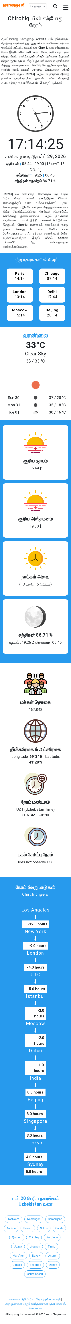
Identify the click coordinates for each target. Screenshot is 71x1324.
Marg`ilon (18, 1255)
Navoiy (36, 1255)
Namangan (33, 1219)
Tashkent (13, 1219)
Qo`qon (16, 1237)
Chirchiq (34, 1237)
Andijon (11, 1228)
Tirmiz (52, 1246)
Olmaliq (17, 1265)
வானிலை (35, 335)
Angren (52, 1255)
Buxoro (27, 1228)
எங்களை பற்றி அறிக (21, 1299)
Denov (53, 1265)
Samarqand (55, 1219)
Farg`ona (52, 1237)
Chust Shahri (35, 1274)
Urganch (35, 1246)
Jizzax (18, 1246)
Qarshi (59, 1228)
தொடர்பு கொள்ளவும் (48, 1299)
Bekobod (35, 1265)
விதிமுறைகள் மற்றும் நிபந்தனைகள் (26, 1304)
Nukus (44, 1228)
